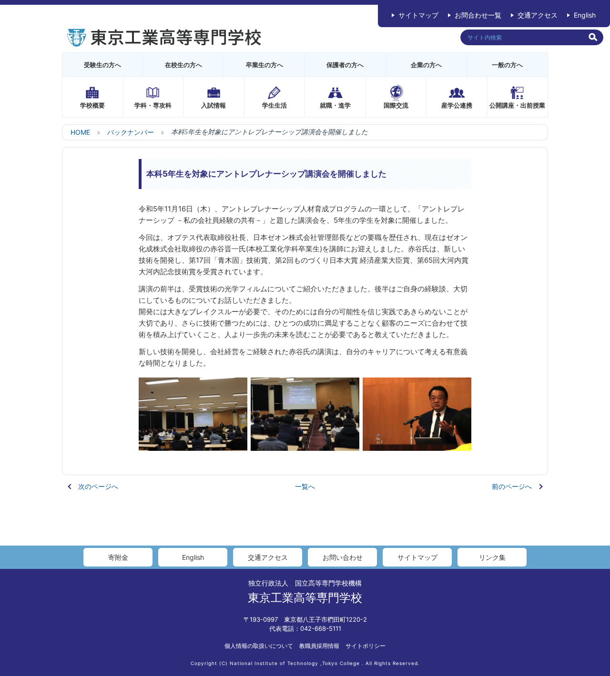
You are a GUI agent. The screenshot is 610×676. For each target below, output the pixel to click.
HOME (80, 132)
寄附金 (118, 557)
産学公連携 (456, 105)
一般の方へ (507, 65)
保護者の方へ (345, 65)
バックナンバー (130, 132)
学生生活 (274, 105)
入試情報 (213, 105)
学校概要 (92, 105)
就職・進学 (335, 105)
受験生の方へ (102, 65)
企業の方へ (426, 65)
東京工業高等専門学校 (305, 598)
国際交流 (396, 105)
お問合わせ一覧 (478, 15)
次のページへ (98, 486)
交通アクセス (538, 15)
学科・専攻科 (153, 105)
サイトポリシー (366, 645)
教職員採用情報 (319, 645)
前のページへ (512, 486)
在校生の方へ (183, 65)
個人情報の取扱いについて (258, 645)
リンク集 (492, 557)
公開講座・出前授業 (517, 105)
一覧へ (305, 486)
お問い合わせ (343, 557)
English (585, 15)
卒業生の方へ (264, 65)
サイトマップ (418, 15)
